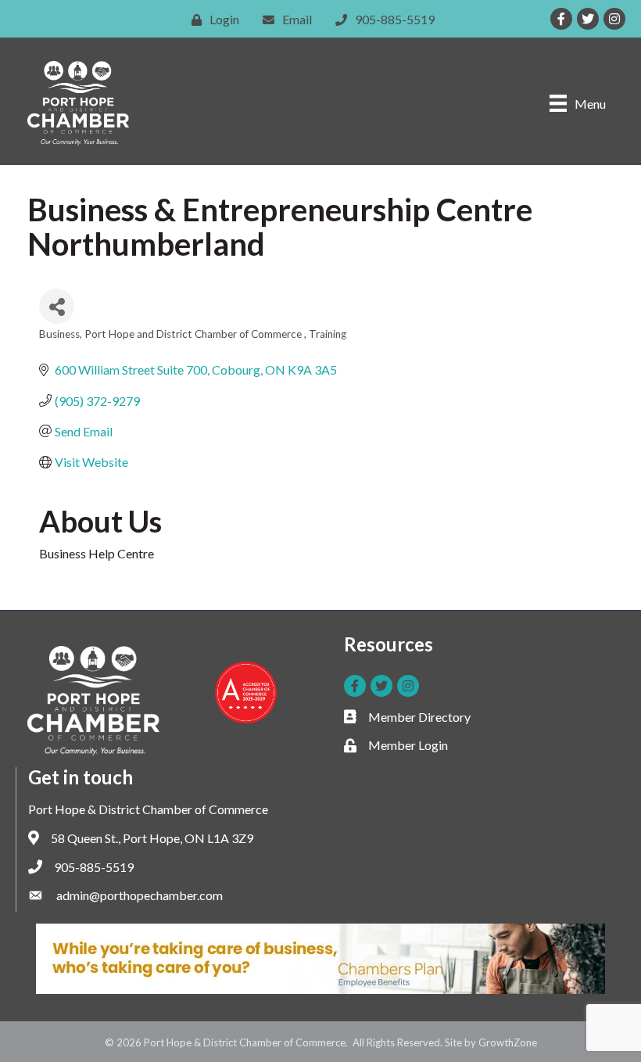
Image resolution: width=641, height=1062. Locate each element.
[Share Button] (56, 306)
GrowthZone (507, 1042)
